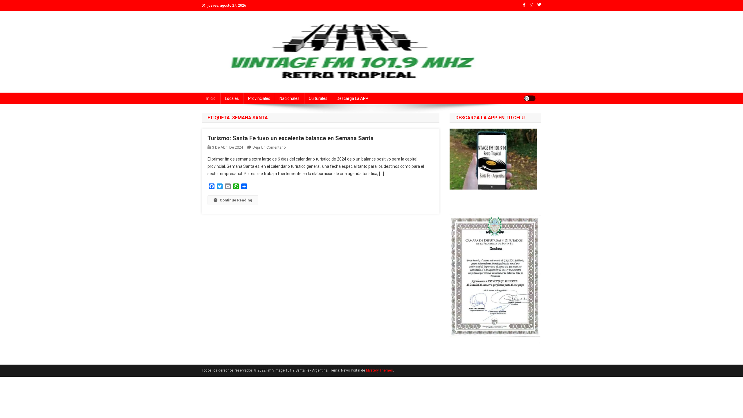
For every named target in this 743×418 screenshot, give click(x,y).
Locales (232, 98)
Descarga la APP (352, 98)
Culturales (318, 98)
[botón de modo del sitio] (529, 98)
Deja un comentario (269, 147)
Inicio (211, 98)
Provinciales (259, 98)
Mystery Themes (379, 370)
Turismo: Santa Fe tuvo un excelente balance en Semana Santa (291, 138)
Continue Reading (236, 200)
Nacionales (289, 98)
